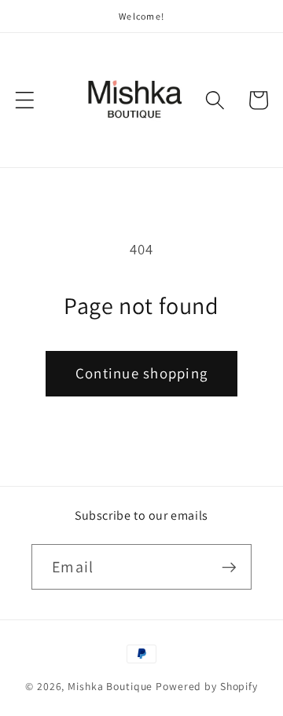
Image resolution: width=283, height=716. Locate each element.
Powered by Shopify (207, 686)
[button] (24, 100)
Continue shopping (141, 372)
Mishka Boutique (110, 686)
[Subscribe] (229, 567)
